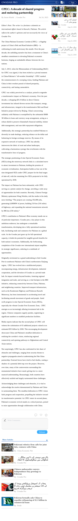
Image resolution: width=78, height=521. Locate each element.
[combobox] (41, 2)
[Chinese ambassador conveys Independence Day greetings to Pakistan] (7, 473)
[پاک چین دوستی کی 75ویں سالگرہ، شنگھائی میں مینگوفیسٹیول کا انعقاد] (7, 460)
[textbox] (42, 2)
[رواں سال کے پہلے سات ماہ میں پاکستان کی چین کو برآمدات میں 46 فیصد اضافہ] (54, 51)
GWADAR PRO (9, 2)
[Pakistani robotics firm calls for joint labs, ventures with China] (7, 447)
